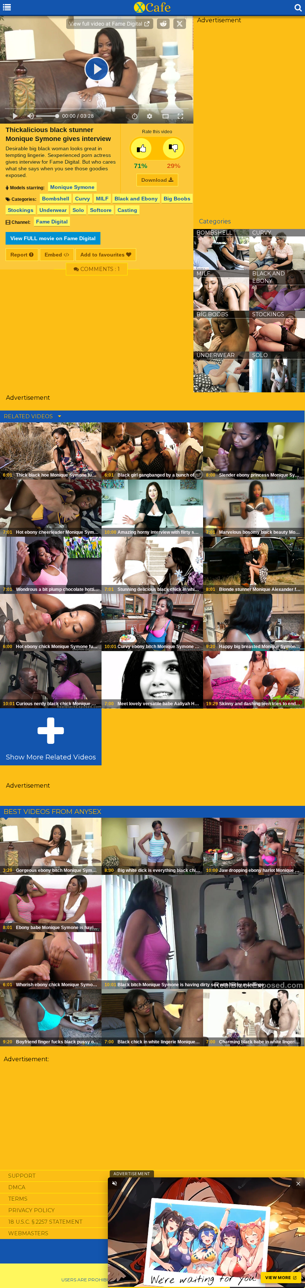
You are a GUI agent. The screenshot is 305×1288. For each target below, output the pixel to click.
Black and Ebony (136, 199)
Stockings (20, 210)
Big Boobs (177, 199)
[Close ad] (298, 1183)
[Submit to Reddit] (163, 24)
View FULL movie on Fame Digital (53, 238)
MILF (102, 199)
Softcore (101, 210)
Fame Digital (52, 222)
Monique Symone (72, 187)
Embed (54, 255)
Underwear (53, 210)
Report (19, 255)
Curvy (82, 199)
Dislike (173, 148)
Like (141, 148)
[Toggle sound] (114, 1183)
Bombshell (55, 199)
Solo (78, 210)
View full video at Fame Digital (106, 23)
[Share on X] (179, 24)
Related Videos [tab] (29, 416)
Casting (127, 210)
